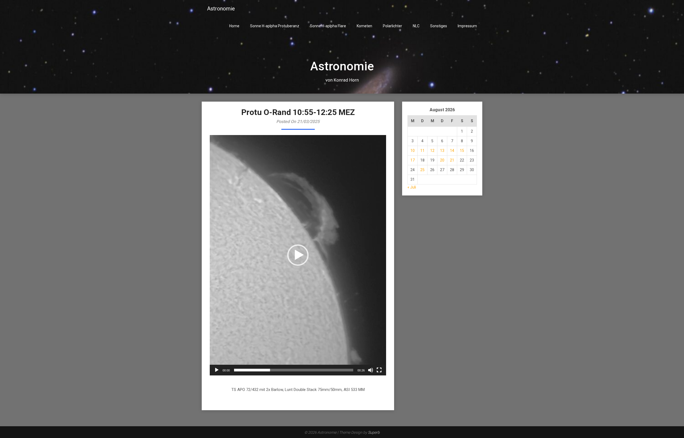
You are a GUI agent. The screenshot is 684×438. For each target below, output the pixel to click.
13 (442, 150)
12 (432, 150)
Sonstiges (438, 26)
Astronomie (221, 8)
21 (452, 160)
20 (442, 160)
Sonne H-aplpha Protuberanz (274, 26)
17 (412, 160)
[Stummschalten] (370, 370)
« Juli (411, 187)
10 (412, 150)
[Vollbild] (379, 370)
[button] (298, 255)
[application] (298, 255)
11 (422, 150)
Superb (374, 432)
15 (462, 150)
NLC (416, 26)
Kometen (364, 26)
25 (422, 170)
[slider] (293, 370)
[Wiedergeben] (216, 370)
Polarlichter (392, 26)
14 (452, 150)
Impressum (467, 26)
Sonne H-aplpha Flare (328, 26)
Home (234, 26)
